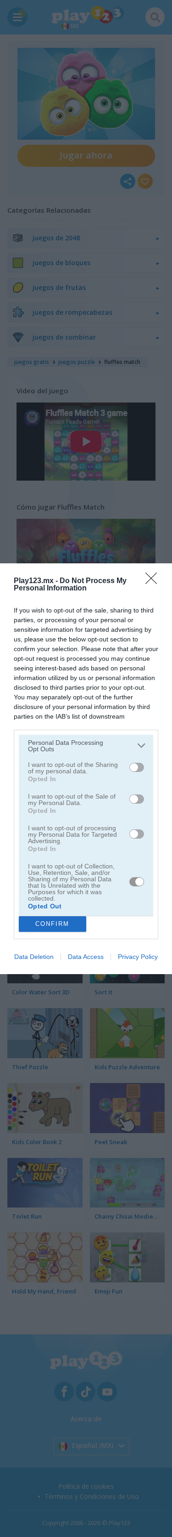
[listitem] (86, 745)
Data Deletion (34, 956)
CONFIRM (52, 923)
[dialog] (86, 768)
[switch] (136, 767)
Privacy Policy (138, 956)
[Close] (154, 581)
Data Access (86, 956)
